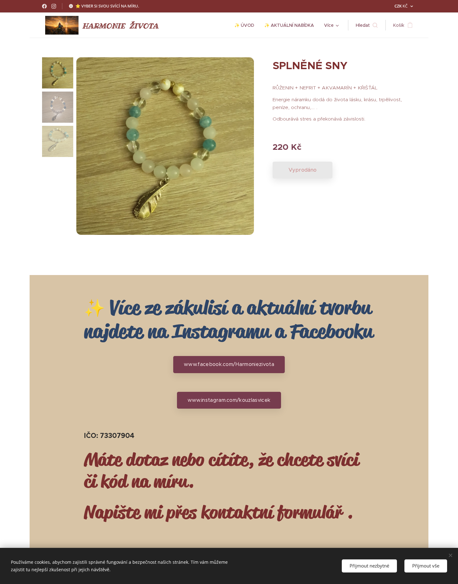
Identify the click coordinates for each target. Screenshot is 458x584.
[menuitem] (246, 25)
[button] (366, 25)
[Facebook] (44, 6)
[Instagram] (54, 6)
